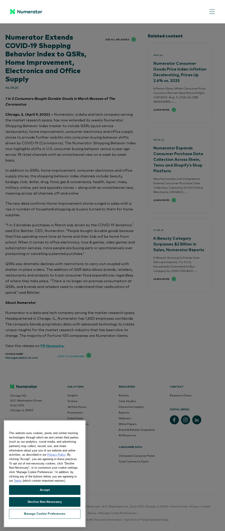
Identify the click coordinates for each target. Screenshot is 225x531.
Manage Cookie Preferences (44, 513)
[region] (45, 473)
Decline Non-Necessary (45, 501)
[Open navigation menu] (209, 12)
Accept (45, 490)
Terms (18, 480)
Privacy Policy (56, 454)
